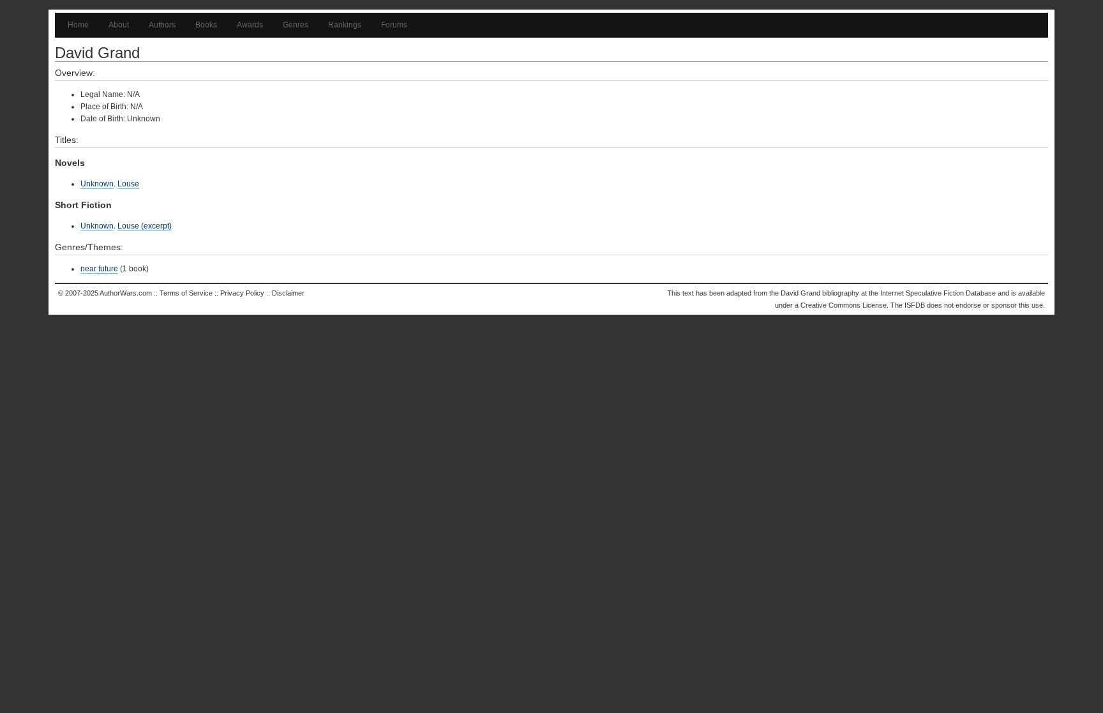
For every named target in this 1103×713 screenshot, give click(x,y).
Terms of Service (186, 293)
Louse (128, 183)
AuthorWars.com (126, 293)
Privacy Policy (242, 293)
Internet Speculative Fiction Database (938, 293)
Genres (295, 24)
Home (78, 24)
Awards (250, 24)
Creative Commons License (843, 305)
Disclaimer (288, 293)
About (119, 24)
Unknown (97, 183)
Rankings (344, 24)
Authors (162, 24)
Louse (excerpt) (144, 225)
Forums (394, 24)
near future (99, 268)
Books (206, 24)
